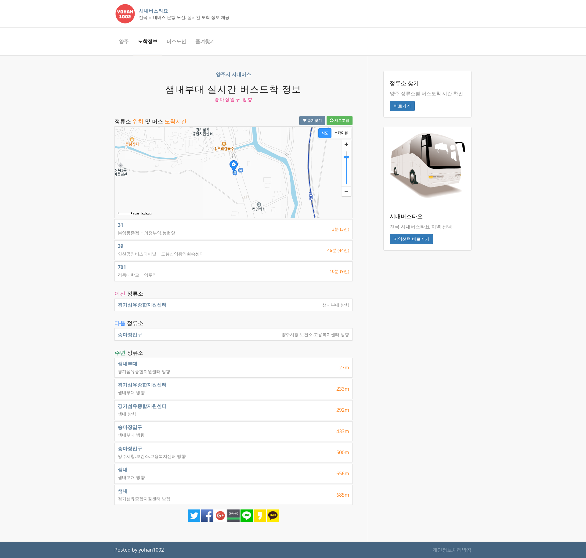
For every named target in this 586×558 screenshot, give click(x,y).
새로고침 (341, 120)
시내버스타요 (153, 10)
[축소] (346, 191)
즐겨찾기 (205, 41)
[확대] (346, 144)
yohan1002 (151, 549)
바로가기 (402, 106)
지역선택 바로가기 (411, 239)
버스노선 (176, 41)
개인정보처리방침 (452, 549)
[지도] (324, 133)
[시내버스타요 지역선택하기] (427, 165)
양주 (124, 41)
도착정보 (147, 41)
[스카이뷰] (341, 133)
